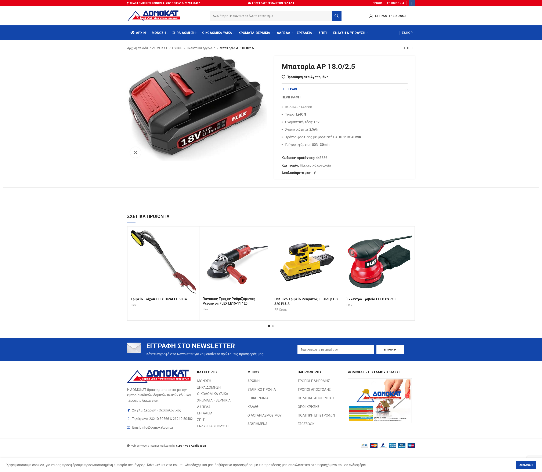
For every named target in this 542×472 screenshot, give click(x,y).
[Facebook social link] (412, 3)
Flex (134, 305)
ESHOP (177, 48)
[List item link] (160, 427)
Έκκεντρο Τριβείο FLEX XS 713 (370, 299)
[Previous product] (404, 48)
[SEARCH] (337, 16)
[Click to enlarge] (135, 152)
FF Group (281, 310)
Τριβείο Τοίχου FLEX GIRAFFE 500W (159, 299)
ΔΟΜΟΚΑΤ (160, 48)
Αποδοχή (526, 465)
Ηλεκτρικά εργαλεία (201, 48)
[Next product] (413, 48)
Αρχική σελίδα (138, 48)
